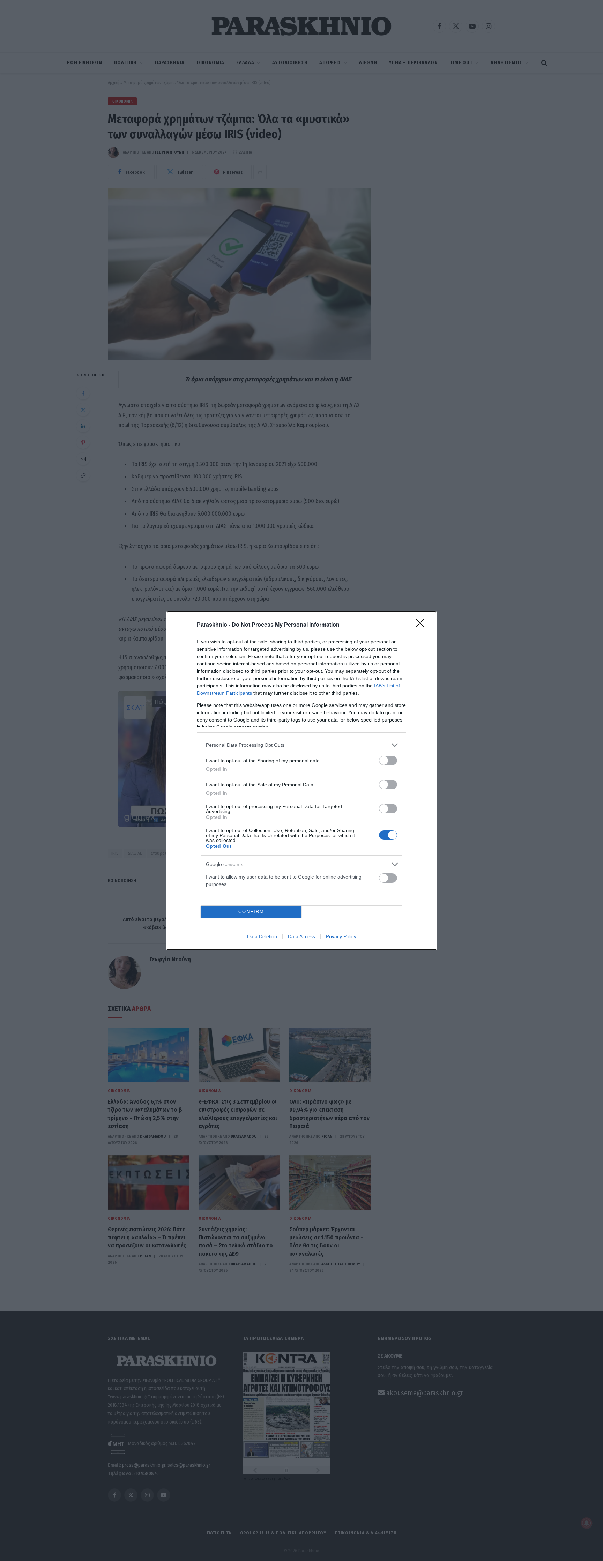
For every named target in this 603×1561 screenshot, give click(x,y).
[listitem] (301, 745)
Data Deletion (262, 936)
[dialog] (301, 781)
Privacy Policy (341, 936)
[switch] (388, 760)
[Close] (422, 625)
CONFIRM (251, 911)
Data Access (301, 936)
